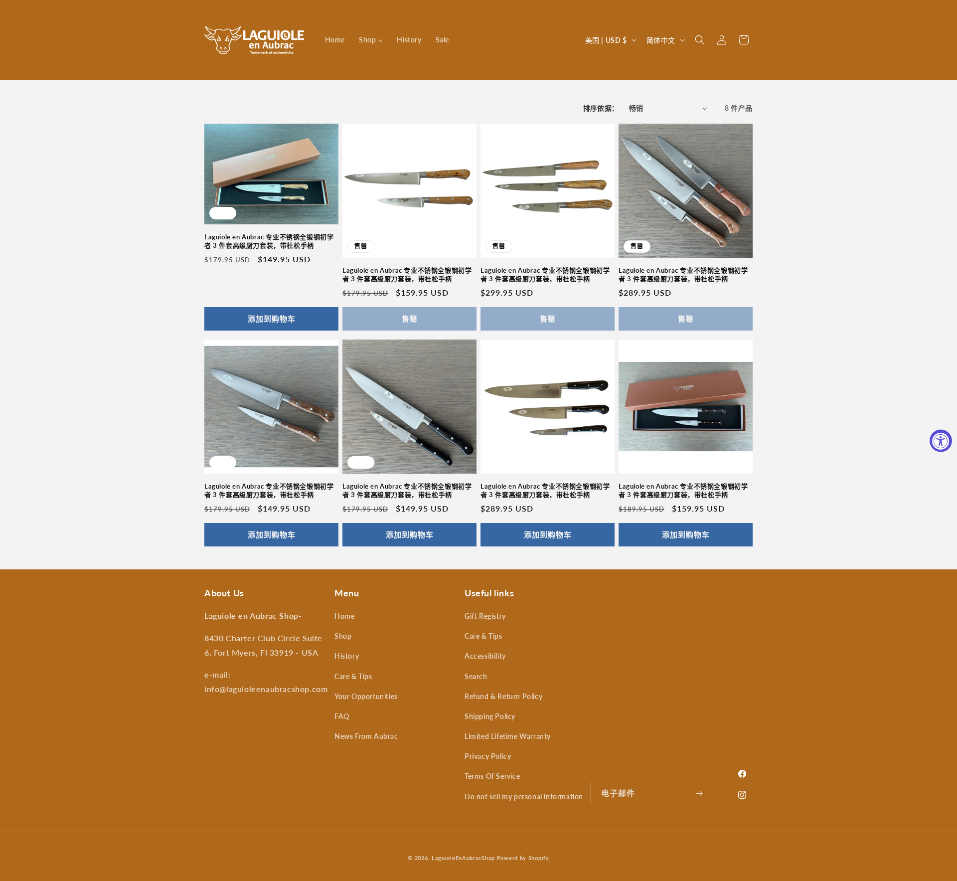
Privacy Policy (488, 756)
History (346, 656)
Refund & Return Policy (503, 696)
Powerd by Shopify (523, 858)
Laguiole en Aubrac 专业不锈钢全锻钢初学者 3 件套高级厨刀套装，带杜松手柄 (268, 241)
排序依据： (601, 108)
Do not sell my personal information (524, 796)
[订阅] (699, 793)
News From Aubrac (366, 736)
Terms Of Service (492, 776)
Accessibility (485, 656)
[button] (700, 40)
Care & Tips (353, 676)
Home (344, 616)
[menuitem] (335, 39)
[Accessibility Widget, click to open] (941, 440)
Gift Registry (485, 616)
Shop (342, 636)
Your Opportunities (366, 696)
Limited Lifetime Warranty (508, 736)
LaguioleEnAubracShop (463, 858)
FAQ (341, 716)
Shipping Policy (490, 716)
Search (476, 676)
